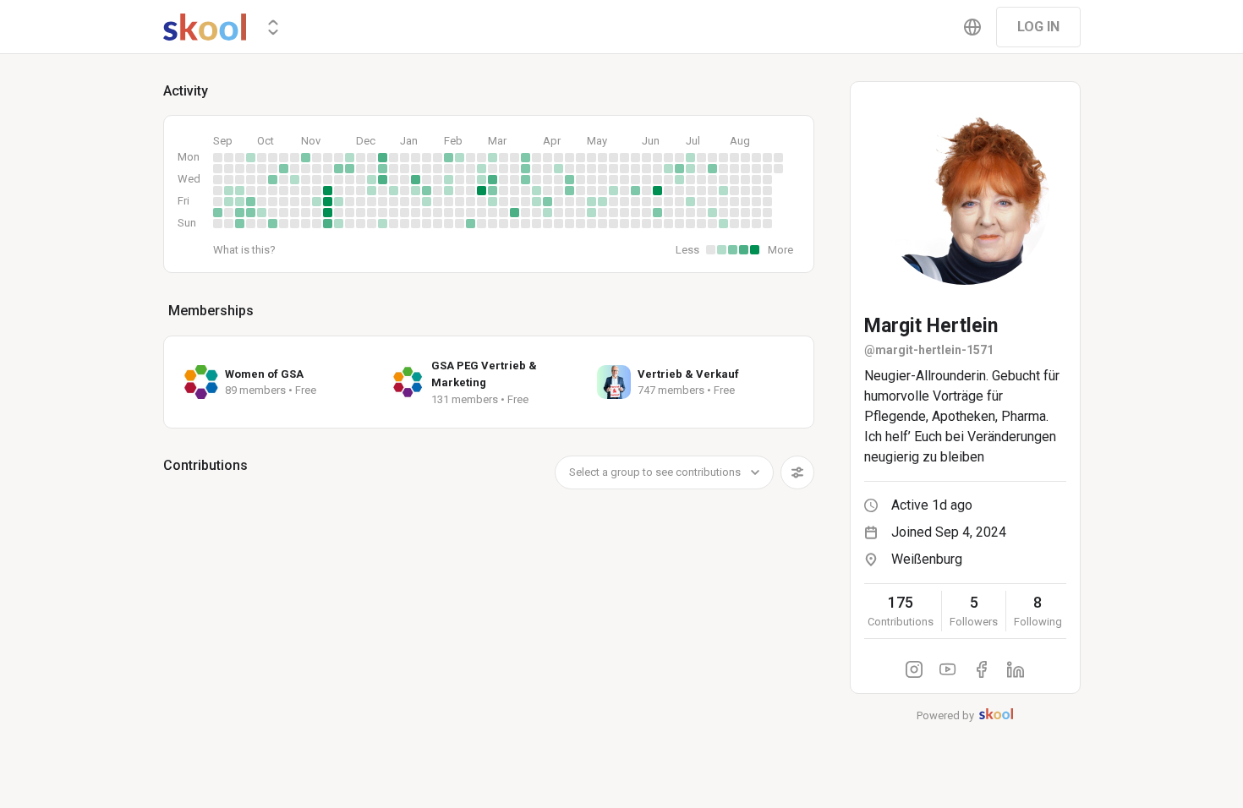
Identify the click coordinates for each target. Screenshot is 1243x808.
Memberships (211, 311)
